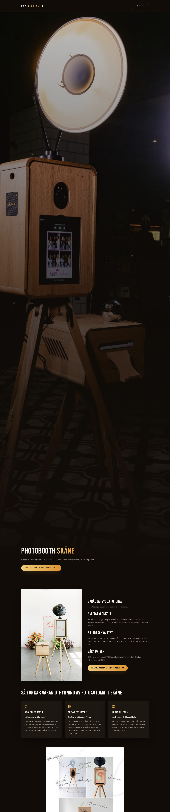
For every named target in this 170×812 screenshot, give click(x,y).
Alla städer (139, 6)
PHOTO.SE (32, 5)
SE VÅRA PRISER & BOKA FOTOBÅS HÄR (41, 568)
